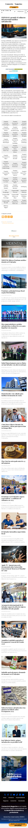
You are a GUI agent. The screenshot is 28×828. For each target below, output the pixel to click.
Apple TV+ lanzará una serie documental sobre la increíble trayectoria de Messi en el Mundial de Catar (13, 567)
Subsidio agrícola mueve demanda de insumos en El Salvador (13, 673)
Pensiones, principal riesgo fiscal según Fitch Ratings (13, 292)
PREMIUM (20, 11)
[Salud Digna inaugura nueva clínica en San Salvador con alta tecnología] (14, 351)
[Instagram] (11, 795)
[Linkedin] (20, 795)
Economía (13, 801)
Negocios (5, 801)
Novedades (21, 801)
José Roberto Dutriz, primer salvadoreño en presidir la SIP (11, 741)
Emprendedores (20, 797)
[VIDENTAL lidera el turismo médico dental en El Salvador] (14, 248)
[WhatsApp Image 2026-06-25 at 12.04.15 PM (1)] (14, 768)
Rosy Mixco (5, 221)
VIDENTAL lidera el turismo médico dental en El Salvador (13, 261)
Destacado (5, 223)
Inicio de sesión (26, 11)
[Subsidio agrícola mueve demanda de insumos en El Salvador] (14, 662)
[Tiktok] (17, 795)
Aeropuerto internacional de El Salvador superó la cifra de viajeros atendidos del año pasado (13, 607)
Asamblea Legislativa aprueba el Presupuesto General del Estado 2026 (12, 642)
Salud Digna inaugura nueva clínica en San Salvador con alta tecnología (13, 364)
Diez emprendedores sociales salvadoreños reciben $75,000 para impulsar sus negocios (13, 326)
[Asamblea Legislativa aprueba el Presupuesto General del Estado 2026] (14, 629)
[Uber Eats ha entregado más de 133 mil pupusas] (14, 450)
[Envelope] (23, 795)
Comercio (11, 797)
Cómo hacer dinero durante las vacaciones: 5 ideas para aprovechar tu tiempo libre (13, 426)
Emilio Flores (8, 264)
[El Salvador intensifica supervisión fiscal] (14, 520)
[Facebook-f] (8, 795)
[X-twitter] (5, 795)
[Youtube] (14, 795)
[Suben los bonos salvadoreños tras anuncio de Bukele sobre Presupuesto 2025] (14, 695)
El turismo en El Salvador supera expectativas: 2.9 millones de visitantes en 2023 (12, 498)
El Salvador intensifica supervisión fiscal (13, 533)
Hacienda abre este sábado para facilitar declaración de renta (12, 394)
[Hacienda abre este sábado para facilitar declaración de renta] (14, 384)
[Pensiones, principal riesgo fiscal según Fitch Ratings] (14, 281)
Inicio (4, 797)
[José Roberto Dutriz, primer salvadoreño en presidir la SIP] (14, 730)
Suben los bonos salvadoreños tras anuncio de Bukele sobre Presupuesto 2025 (13, 709)
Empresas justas (10, 223)
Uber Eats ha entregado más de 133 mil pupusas (13, 462)
